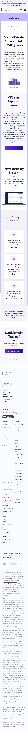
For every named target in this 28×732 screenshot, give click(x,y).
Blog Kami (4, 445)
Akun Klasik (18, 430)
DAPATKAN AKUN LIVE (14, 351)
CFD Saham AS (18, 457)
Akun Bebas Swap (19, 437)
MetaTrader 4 (5, 494)
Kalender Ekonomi (19, 467)
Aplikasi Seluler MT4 (7, 497)
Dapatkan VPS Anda (14, 148)
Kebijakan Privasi (7, 557)
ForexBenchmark (8, 578)
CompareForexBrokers (10, 582)
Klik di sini (10, 311)
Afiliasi (16, 496)
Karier (4, 442)
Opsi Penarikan (18, 479)
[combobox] (20, 10)
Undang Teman (18, 499)
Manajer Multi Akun (7, 532)
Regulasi (4, 430)
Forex (16, 440)
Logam (16, 443)
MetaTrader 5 (5, 505)
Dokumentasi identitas (5, 434)
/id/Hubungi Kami (6, 539)
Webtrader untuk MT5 (6, 512)
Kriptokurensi (18, 454)
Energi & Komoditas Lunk (20, 450)
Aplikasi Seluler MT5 (7, 508)
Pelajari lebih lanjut (17, 5)
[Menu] (25, 10)
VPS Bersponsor (12, 26)
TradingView (18, 61)
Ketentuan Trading (19, 460)
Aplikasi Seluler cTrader (6, 520)
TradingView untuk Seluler (7, 490)
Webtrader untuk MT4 (6, 501)
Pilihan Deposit (18, 476)
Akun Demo (18, 434)
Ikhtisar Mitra (18, 487)
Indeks (16, 446)
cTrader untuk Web (7, 524)
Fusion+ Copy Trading (5, 528)
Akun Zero (17, 427)
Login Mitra (17, 502)
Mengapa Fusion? (6, 427)
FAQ (3, 542)
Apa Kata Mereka (6, 439)
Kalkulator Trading (19, 463)
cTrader (4, 516)
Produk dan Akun (19, 424)
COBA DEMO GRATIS (14, 359)
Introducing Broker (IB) (19, 491)
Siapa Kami (5, 424)
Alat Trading (18, 470)
